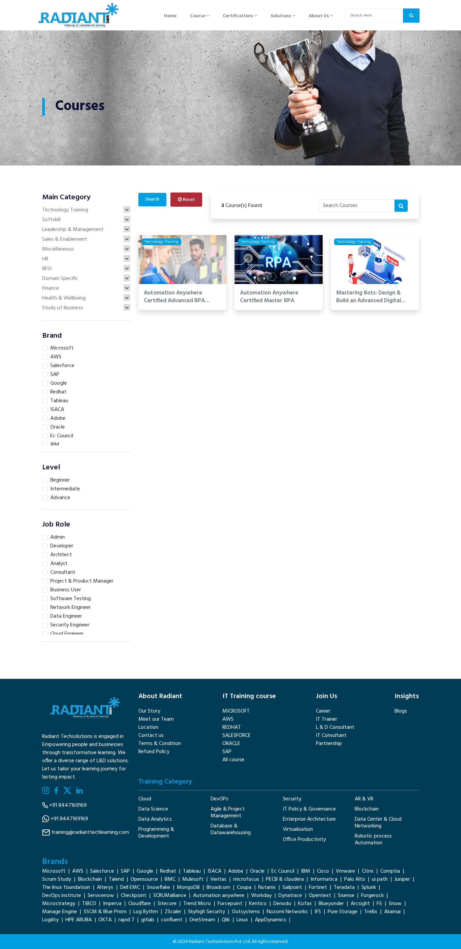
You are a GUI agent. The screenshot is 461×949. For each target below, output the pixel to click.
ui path (380, 879)
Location (148, 727)
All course (233, 759)
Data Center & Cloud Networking (378, 822)
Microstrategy (58, 903)
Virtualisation (298, 829)
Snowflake (158, 887)
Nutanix (267, 887)
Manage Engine (59, 911)
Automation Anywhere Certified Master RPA (269, 297)
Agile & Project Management (228, 812)
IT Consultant (331, 735)
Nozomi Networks (287, 911)
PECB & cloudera (285, 879)
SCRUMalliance (169, 895)
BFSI (47, 269)
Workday (261, 895)
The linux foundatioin (66, 887)
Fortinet (318, 887)
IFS (318, 911)
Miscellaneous (58, 249)
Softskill (51, 220)
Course (198, 16)
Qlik (226, 920)
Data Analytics (155, 819)
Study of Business (62, 308)
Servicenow (101, 895)
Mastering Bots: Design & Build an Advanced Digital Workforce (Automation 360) (373, 297)
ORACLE (231, 743)
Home (170, 16)
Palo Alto (354, 879)
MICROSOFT (236, 711)
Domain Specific (60, 279)
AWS (228, 719)
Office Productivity (304, 839)
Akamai (392, 911)
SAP (227, 751)
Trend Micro (197, 903)
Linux (242, 920)
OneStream (202, 920)
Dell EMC (130, 887)
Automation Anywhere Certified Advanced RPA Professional (174, 297)
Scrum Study (56, 879)
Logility (50, 920)
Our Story (149, 711)
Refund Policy (153, 751)
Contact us (151, 735)
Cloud (144, 799)
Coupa (244, 887)
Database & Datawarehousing (231, 829)
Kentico (258, 903)
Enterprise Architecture (309, 819)
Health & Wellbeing (64, 298)
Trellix (370, 911)
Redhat (168, 871)
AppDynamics (270, 920)
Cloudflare (139, 903)
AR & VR (364, 799)
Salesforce (102, 871)
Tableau (192, 871)
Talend (116, 879)
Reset (188, 200)
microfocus (246, 879)
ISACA (214, 871)
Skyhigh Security (206, 911)
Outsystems (246, 911)
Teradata (344, 887)
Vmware (345, 871)
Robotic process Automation (373, 839)
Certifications (238, 16)
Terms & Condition (159, 743)
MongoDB (188, 887)
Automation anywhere (218, 895)
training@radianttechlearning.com (90, 832)
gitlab (147, 920)
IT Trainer (326, 719)
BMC (170, 879)
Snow (395, 903)
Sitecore (167, 903)
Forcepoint (230, 903)
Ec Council (282, 871)
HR (45, 259)
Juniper (402, 879)
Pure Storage (342, 911)
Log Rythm (145, 911)
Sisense (346, 895)
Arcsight (360, 903)
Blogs (401, 711)
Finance (50, 288)
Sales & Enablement (64, 239)
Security (292, 799)
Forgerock (372, 895)
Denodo (282, 903)
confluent (172, 920)
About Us (319, 16)
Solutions (281, 16)
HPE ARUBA (78, 920)
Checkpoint (133, 895)
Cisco (323, 871)
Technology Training (65, 210)
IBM (305, 871)
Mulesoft (193, 879)
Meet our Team (156, 719)
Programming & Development (156, 833)
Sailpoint (292, 887)
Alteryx (105, 887)
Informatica (323, 879)
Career (323, 711)
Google (145, 871)
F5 (379, 903)
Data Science (153, 809)
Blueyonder (331, 903)
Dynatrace (290, 895)
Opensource (144, 879)
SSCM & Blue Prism (105, 911)
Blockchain (367, 809)
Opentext (320, 895)
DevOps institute (61, 895)
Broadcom (218, 887)
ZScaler (173, 911)
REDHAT (231, 727)
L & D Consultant (335, 727)
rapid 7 (126, 920)
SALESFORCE (236, 735)
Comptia (390, 871)
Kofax (305, 903)
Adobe (235, 871)
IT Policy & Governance (309, 809)
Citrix (368, 871)
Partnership (329, 743)
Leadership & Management (73, 230)
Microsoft (53, 871)
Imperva (112, 903)
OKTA (105, 920)
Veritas (218, 879)
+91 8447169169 (68, 805)
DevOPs (219, 799)
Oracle (257, 871)
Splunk (368, 887)
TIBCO (89, 903)
